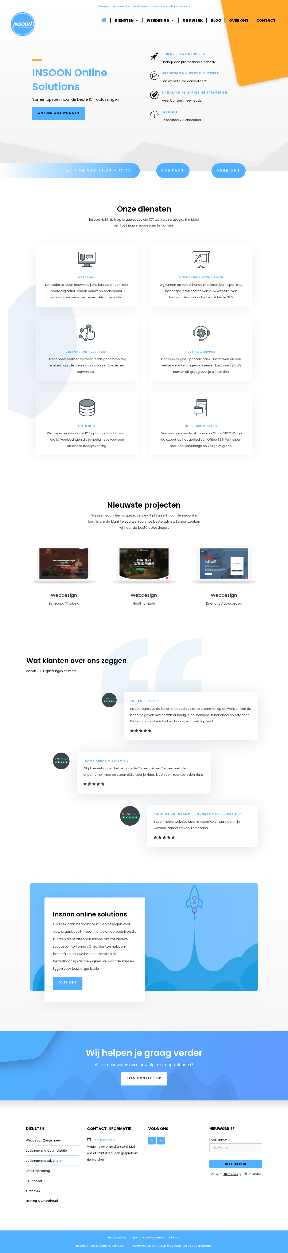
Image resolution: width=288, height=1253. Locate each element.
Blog (216, 20)
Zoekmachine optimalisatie (201, 277)
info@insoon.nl (179, 6)
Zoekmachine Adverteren (44, 1161)
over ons (67, 982)
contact (172, 170)
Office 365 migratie (201, 426)
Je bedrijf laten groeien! (184, 54)
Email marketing (38, 1171)
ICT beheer (171, 112)
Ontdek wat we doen (58, 113)
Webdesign (158, 20)
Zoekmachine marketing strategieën (195, 92)
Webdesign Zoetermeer (43, 1140)
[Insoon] (22, 24)
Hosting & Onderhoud (42, 1201)
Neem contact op (144, 1078)
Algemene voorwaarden (148, 1238)
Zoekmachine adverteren (87, 352)
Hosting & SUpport (201, 352)
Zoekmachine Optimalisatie (46, 1150)
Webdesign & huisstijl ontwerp (190, 73)
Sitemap (174, 1238)
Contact (266, 20)
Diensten (124, 20)
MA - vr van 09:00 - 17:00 (98, 170)
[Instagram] (161, 1140)
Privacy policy (117, 1238)
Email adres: (218, 1140)
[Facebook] (152, 1140)
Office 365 (34, 1191)
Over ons (238, 20)
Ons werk (193, 20)
